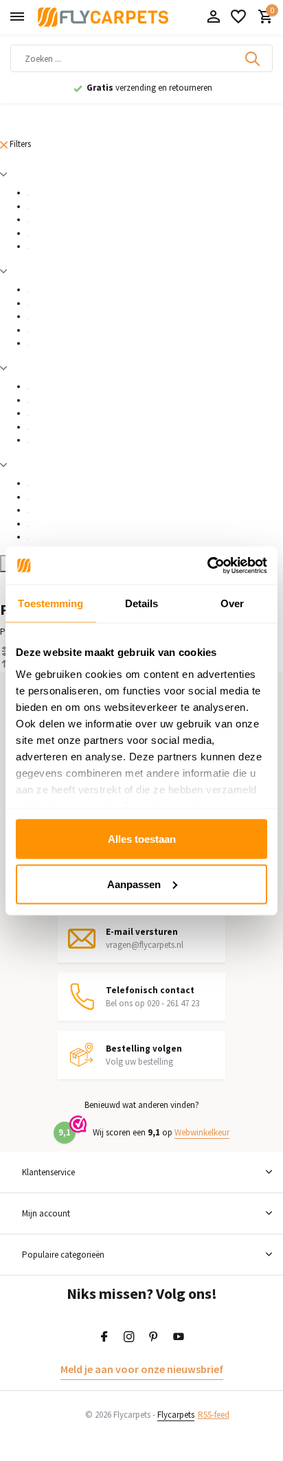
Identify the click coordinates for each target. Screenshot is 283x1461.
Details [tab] (142, 603)
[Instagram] (129, 1337)
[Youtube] (178, 1337)
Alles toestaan (142, 839)
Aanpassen (134, 884)
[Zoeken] (253, 58)
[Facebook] (104, 1337)
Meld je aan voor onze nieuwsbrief (141, 1369)
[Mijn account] (213, 17)
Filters (19, 144)
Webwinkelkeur (201, 1132)
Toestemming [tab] (50, 603)
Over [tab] (232, 603)
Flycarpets (175, 1414)
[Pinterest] (153, 1337)
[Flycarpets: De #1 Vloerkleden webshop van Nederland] (103, 17)
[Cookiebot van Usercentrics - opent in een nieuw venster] (207, 565)
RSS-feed (213, 1414)
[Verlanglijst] (238, 17)
